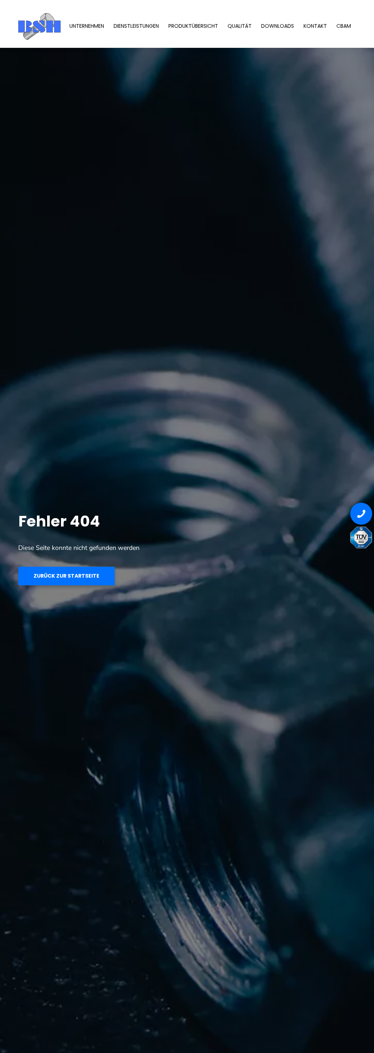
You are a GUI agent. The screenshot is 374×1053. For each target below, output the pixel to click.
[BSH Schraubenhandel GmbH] (62, 25)
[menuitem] (87, 25)
